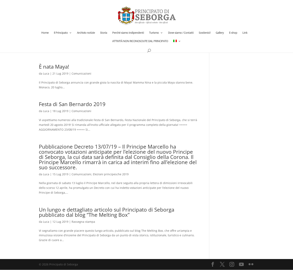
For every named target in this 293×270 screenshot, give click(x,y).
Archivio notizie (86, 32)
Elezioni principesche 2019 (111, 174)
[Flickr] (251, 264)
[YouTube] (241, 264)
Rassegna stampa (83, 222)
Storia (103, 32)
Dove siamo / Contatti (181, 32)
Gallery (220, 32)
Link (244, 32)
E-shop (233, 32)
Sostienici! (204, 32)
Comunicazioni (81, 73)
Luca (46, 73)
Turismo (154, 32)
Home (45, 32)
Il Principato (61, 32)
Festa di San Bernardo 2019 (72, 104)
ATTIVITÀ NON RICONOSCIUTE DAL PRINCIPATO (140, 41)
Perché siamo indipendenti (128, 32)
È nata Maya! (54, 66)
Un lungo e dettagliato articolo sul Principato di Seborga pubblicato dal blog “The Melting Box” (106, 212)
